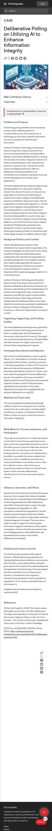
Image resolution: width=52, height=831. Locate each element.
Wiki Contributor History (17, 97)
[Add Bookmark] (9, 58)
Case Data (9, 101)
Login (42, 3)
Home (6, 826)
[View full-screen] (45, 67)
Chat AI (41, 821)
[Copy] (5, 59)
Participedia (15, 4)
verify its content (15, 114)
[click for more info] (23, 114)
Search (6, 829)
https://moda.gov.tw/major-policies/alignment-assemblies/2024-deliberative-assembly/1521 (26, 634)
